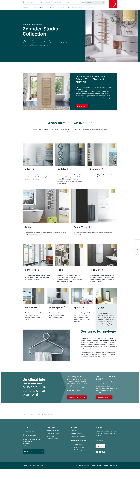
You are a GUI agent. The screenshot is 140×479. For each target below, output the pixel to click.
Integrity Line (113, 465)
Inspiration (61, 7)
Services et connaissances (75, 7)
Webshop (90, 7)
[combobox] (33, 451)
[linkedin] (100, 452)
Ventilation (26, 7)
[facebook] (97, 452)
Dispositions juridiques (82, 465)
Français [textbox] (29, 451)
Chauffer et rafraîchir (38, 7)
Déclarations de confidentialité (99, 465)
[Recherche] (103, 2)
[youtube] (103, 452)
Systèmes (51, 7)
